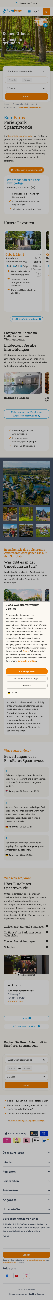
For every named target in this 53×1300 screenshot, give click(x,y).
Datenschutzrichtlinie (27, 661)
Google (26, 651)
